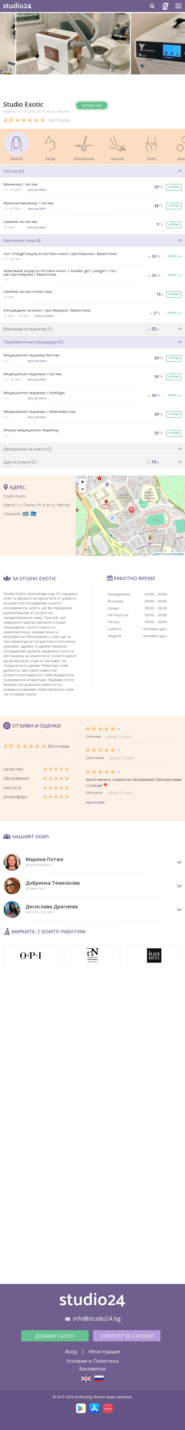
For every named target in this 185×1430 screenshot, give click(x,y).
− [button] (82, 489)
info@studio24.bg (97, 1318)
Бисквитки (92, 1368)
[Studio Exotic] (86, 1379)
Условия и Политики (92, 1360)
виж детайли (37, 190)
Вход (71, 1351)
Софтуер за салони (126, 1336)
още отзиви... (96, 802)
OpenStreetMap (174, 554)
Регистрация (104, 1351)
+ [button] (82, 482)
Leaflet (156, 554)
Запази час (92, 105)
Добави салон (55, 1336)
